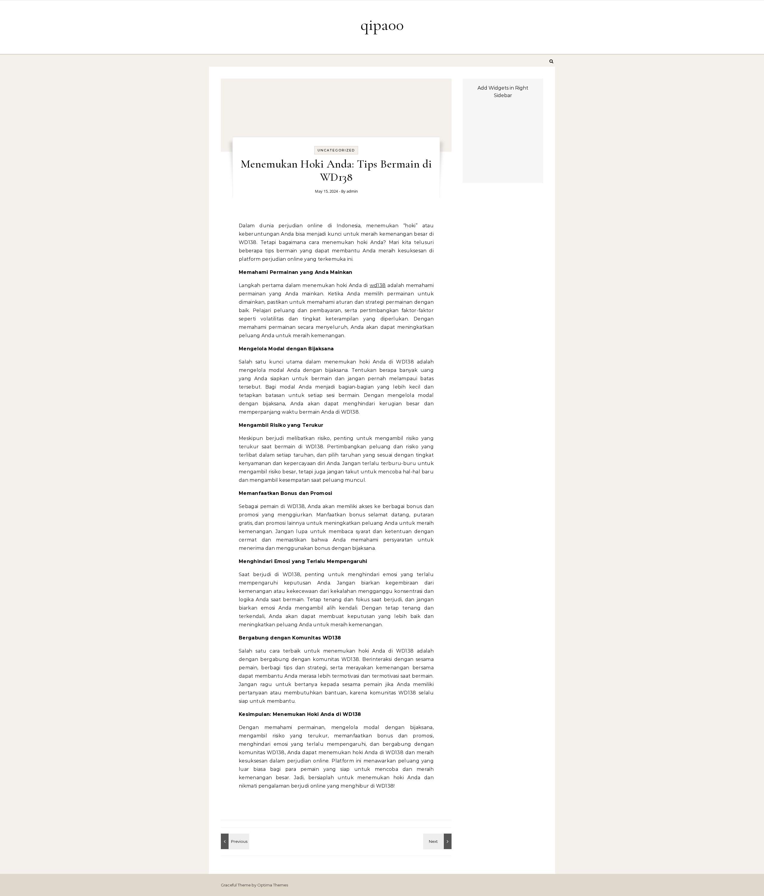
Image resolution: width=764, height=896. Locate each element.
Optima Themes (272, 885)
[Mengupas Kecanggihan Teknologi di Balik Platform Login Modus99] (234, 841)
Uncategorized (336, 150)
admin (352, 191)
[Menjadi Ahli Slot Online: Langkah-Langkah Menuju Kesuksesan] (438, 841)
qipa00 (382, 24)
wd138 (378, 285)
